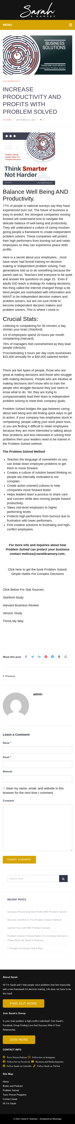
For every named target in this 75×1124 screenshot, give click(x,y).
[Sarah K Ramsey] (37, 10)
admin (9, 120)
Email (7, 757)
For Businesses (11, 81)
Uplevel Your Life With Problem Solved (28, 927)
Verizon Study (12, 613)
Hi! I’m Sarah (9, 1103)
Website (7, 771)
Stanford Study (13, 597)
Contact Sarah (10, 1099)
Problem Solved (11, 1090)
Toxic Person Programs (15, 1094)
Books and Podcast (13, 1086)
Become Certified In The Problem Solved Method (34, 919)
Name (7, 742)
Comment (8, 800)
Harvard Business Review (21, 605)
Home (6, 1081)
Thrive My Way (13, 621)
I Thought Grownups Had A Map (25, 948)
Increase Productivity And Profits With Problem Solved (37, 911)
